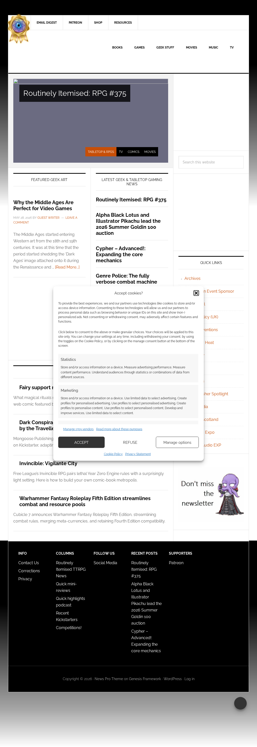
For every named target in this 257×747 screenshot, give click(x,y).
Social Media (105, 562)
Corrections (29, 570)
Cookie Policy (113, 454)
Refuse (130, 442)
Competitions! (69, 627)
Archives (192, 278)
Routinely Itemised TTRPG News (71, 569)
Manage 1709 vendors (78, 429)
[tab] (100, 152)
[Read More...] (67, 267)
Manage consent (240, 703)
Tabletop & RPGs (101, 152)
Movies (150, 152)
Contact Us (28, 562)
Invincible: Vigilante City (48, 463)
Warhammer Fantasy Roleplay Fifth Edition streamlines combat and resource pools (85, 501)
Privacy (25, 579)
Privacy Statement (138, 454)
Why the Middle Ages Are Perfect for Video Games (43, 205)
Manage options (177, 442)
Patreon (176, 562)
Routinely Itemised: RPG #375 (74, 93)
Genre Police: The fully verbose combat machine (126, 279)
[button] (196, 292)
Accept (81, 442)
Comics (133, 152)
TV (121, 152)
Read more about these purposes (119, 429)
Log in (189, 679)
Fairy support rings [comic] (51, 387)
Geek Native (51, 51)
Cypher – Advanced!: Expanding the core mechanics (121, 254)
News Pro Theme (109, 679)
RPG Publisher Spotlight (206, 393)
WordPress (173, 679)
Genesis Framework (145, 679)
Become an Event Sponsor (209, 291)
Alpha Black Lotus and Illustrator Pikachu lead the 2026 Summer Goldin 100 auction (128, 224)
